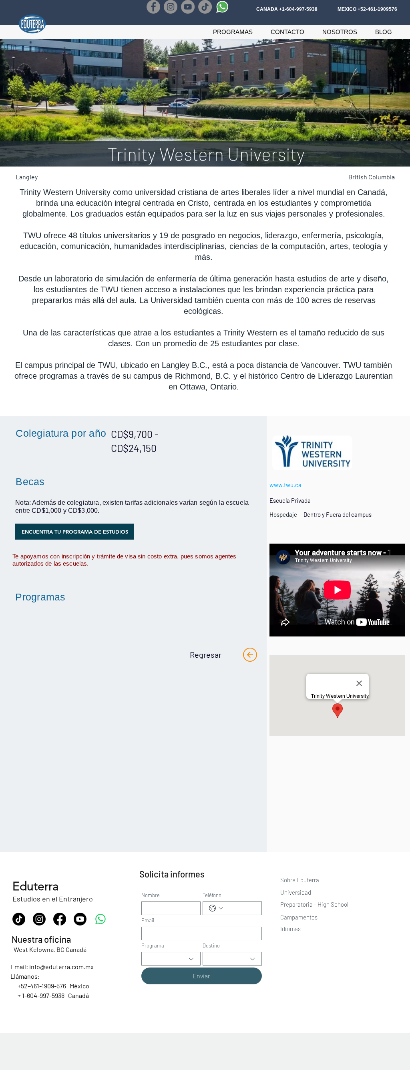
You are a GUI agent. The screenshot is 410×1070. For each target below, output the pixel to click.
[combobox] (171, 959)
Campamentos (299, 917)
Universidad (296, 892)
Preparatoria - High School (314, 904)
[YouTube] (188, 7)
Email (147, 920)
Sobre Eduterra (299, 879)
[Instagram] (170, 7)
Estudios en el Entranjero (52, 898)
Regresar (205, 654)
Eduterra (35, 886)
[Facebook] (153, 7)
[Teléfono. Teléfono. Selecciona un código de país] (216, 908)
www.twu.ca (285, 484)
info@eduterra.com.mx (61, 966)
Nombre (150, 895)
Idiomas (290, 928)
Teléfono (212, 895)
